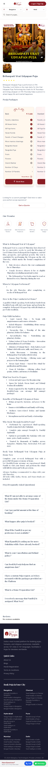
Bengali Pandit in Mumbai (12, 749)
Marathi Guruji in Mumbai (12, 740)
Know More (25, 177)
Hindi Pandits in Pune (32, 719)
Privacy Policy (9, 673)
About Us (7, 660)
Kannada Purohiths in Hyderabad (10, 731)
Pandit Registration (11, 667)
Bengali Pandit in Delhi (33, 742)
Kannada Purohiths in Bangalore (10, 694)
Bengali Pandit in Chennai (34, 704)
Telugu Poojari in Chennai (34, 698)
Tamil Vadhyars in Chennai (34, 693)
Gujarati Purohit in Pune (33, 721)
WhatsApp (41, 763)
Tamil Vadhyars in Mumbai (12, 747)
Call (29, 763)
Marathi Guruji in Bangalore (13, 700)
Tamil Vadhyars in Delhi (33, 749)
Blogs (6, 663)
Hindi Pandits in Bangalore (12, 697)
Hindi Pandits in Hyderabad (12, 719)
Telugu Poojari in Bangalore (13, 706)
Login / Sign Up (37, 4)
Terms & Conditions (11, 670)
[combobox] (12, 9)
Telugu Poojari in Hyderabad (13, 717)
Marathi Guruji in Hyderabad (9, 722)
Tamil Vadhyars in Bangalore (9, 703)
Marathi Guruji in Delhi (33, 744)
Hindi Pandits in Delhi (33, 740)
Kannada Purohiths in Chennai (33, 701)
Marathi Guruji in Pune (33, 717)
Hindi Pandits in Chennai (34, 696)
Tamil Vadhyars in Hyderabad (9, 726)
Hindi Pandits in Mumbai (11, 742)
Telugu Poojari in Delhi (33, 747)
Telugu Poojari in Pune (33, 724)
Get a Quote (24, 205)
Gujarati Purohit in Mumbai (12, 744)
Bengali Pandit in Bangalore (13, 709)
